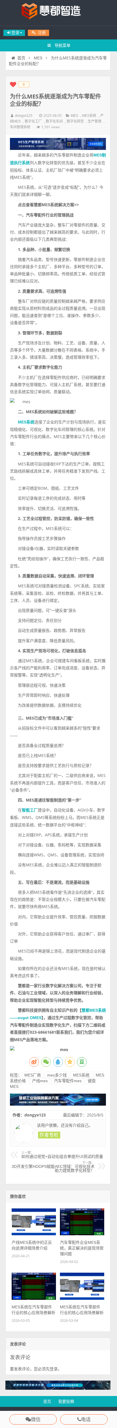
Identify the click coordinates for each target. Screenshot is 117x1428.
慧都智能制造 (58, 13)
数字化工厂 (33, 121)
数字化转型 (75, 121)
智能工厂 (30, 810)
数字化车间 (54, 121)
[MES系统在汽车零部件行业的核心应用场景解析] (34, 1298)
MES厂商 (32, 1075)
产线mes (40, 1080)
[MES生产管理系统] (58, 144)
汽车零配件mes (68, 1080)
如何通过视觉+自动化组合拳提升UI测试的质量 (62, 1154)
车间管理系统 (20, 127)
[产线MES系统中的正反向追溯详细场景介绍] (34, 1234)
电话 (86, 1419)
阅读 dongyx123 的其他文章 (49, 1135)
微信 (36, 1419)
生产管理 (94, 121)
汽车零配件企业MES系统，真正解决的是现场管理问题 (82, 1248)
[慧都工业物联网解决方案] (58, 1104)
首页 (21, 58)
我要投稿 (66, 1401)
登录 (54, 1369)
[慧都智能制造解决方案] (58, 1388)
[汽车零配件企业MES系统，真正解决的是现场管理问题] (82, 1234)
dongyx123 (23, 116)
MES (38, 58)
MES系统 (89, 116)
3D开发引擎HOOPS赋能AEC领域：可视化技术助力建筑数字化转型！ (53, 1167)
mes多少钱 (57, 1075)
